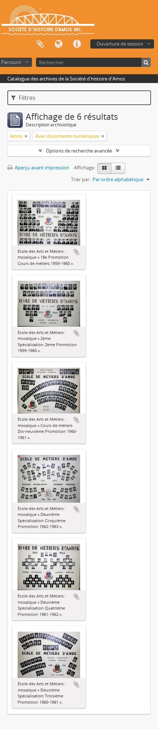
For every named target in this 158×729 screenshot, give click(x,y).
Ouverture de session (120, 43)
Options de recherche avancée (79, 150)
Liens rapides (77, 44)
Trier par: (80, 179)
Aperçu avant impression (41, 167)
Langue (58, 44)
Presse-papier (40, 44)
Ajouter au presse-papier (76, 252)
